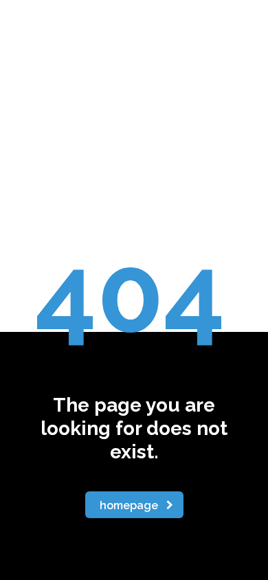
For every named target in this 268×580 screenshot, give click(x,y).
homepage (129, 505)
